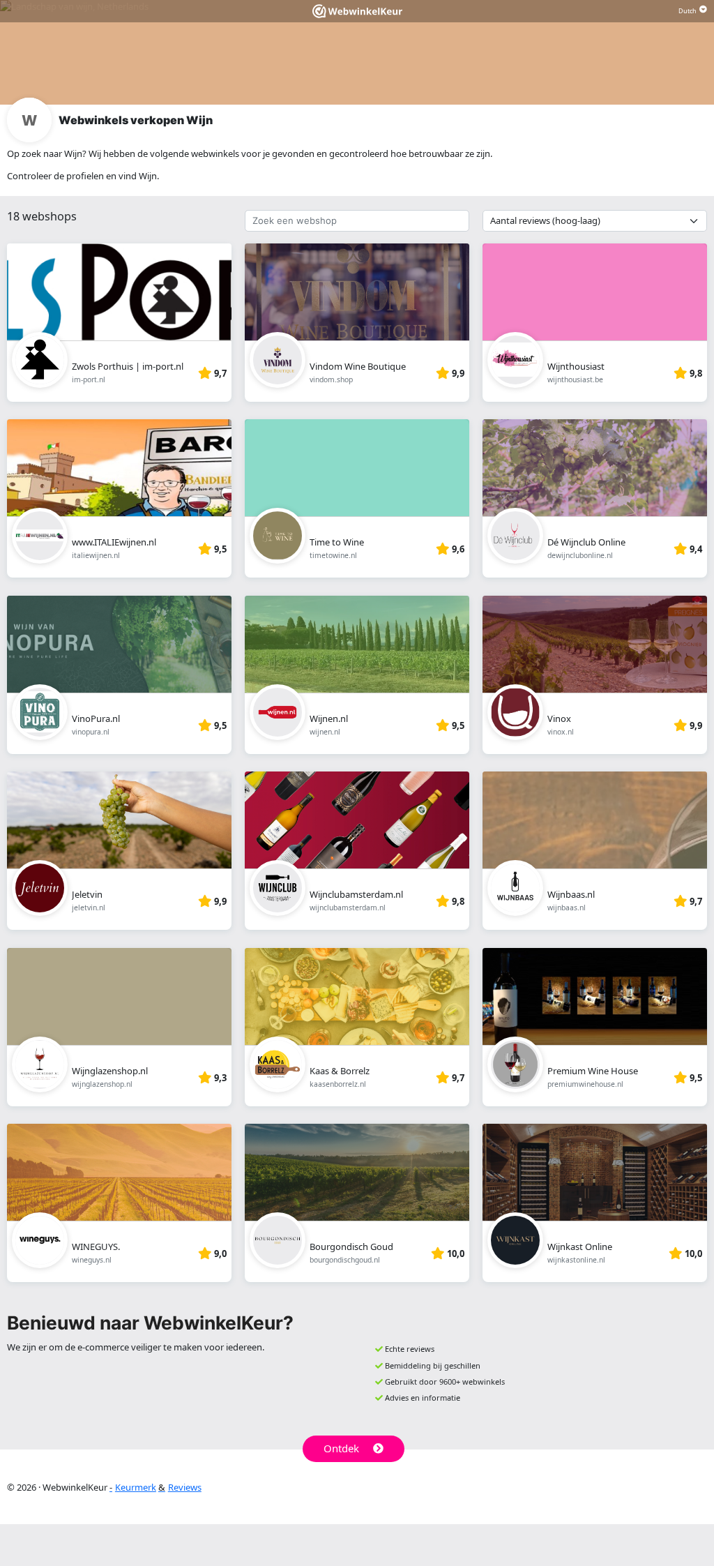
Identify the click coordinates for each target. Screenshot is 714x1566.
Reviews (185, 1487)
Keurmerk (135, 1487)
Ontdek (341, 1448)
